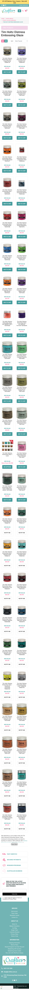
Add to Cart (7, 72)
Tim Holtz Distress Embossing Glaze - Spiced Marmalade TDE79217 (7, 159)
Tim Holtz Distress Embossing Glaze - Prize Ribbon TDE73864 (22, 817)
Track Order (14, 913)
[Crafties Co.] (8, 10)
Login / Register (23, 5)
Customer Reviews (14, 932)
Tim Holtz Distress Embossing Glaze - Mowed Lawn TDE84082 (7, 652)
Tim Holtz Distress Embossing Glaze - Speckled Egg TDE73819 (22, 488)
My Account (14, 911)
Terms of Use (14, 936)
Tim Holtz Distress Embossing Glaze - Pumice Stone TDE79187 (7, 126)
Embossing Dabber (17, 842)
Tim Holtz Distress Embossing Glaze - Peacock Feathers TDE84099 (22, 652)
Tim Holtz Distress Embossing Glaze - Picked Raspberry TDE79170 (22, 224)
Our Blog (14, 928)
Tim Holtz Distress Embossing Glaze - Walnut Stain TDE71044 (7, 422)
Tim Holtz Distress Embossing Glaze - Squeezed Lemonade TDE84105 (7, 686)
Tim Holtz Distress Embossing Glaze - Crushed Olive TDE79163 (22, 93)
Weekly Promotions (14, 926)
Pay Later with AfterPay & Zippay (14, 952)
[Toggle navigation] (19, 10)
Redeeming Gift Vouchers (14, 948)
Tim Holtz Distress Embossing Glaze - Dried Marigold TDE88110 (7, 521)
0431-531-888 (8, 968)
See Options (7, 467)
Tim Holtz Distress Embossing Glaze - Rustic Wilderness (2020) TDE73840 (7, 488)
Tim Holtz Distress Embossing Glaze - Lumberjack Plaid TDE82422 (22, 159)
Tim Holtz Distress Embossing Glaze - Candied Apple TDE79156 (7, 224)
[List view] (6, 41)
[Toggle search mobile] (22, 11)
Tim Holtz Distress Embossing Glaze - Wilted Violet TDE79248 (22, 290)
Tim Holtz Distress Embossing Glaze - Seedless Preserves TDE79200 (22, 126)
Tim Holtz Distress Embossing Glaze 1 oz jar (7, 454)
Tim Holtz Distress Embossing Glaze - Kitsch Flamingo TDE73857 (22, 455)
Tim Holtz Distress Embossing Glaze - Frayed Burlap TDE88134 (7, 60)
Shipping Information (14, 942)
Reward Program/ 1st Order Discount (14, 946)
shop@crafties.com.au (10, 972)
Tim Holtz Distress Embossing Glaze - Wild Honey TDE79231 (7, 290)
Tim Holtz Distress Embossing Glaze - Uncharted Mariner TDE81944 (22, 192)
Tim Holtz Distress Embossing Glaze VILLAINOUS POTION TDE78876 (22, 323)
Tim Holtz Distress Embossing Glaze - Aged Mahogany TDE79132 (22, 586)
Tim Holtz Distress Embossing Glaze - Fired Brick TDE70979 (7, 192)
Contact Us (14, 917)
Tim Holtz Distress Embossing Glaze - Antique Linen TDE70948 (7, 718)
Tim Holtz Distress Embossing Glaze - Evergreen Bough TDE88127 (22, 521)
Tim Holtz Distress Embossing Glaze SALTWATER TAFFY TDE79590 (7, 323)
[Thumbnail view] (2, 41)
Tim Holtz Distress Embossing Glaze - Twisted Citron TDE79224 (22, 257)
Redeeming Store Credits (14, 950)
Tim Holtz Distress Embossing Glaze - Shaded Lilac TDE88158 (22, 60)
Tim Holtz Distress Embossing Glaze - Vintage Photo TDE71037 (7, 784)
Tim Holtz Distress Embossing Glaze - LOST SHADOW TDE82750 (22, 685)
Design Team (14, 930)
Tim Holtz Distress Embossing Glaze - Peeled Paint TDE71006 (22, 389)
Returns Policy (14, 944)
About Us (14, 924)
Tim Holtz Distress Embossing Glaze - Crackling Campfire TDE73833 (7, 817)
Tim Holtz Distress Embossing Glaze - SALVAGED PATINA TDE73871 (22, 784)
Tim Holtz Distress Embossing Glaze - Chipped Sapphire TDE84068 (7, 619)
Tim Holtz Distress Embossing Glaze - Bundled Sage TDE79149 (7, 93)
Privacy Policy (14, 934)
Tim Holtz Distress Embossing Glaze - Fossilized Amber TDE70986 (22, 718)
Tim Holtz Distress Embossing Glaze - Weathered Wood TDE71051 (22, 422)
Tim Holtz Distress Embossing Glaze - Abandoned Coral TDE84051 (7, 586)
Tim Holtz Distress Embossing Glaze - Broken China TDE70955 (7, 356)
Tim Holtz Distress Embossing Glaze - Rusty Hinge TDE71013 (7, 751)
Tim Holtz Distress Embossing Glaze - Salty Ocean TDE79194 (7, 257)
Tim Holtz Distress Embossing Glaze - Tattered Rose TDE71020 (22, 751)
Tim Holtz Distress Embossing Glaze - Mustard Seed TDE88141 (7, 553)
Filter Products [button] (8, 28)
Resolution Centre (14, 915)
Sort (12, 41)
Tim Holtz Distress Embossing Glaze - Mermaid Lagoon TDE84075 (22, 619)
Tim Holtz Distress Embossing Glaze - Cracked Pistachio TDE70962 (22, 356)
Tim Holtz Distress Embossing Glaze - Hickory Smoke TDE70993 (7, 389)
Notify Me (7, 532)
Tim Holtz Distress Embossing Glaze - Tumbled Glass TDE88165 (22, 553)
